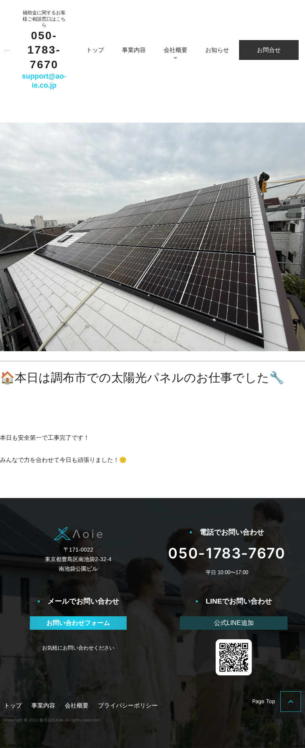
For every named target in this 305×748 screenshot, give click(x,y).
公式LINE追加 (234, 622)
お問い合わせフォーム (78, 622)
